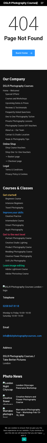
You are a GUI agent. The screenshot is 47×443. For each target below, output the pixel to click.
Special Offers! (12, 94)
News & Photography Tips (17, 139)
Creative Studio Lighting (16, 243)
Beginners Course (13, 199)
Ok (24, 439)
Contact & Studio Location (17, 135)
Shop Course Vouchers (15, 148)
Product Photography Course (18, 247)
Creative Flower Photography (18, 256)
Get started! (9, 195)
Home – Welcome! (11, 91)
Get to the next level (14, 235)
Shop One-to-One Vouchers (18, 152)
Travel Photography (14, 208)
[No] (44, 434)
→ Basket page (12, 157)
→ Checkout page (13, 161)
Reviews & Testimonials (16, 108)
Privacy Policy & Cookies (16, 174)
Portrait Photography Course (18, 238)
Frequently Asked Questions (18, 112)
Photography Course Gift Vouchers (21, 126)
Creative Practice (13, 216)
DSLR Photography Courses (20, 3)
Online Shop (9, 144)
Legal (6, 166)
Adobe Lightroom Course (16, 269)
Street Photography (14, 225)
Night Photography (14, 230)
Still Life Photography (15, 261)
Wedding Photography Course (18, 252)
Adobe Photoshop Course (17, 274)
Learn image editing (14, 266)
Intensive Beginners (14, 203)
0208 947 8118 (11, 306)
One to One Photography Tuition (19, 117)
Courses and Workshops (16, 99)
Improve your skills (13, 213)
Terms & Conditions (14, 170)
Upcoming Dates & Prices (17, 103)
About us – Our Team (14, 130)
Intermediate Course (14, 221)
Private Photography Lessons (18, 121)
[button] (42, 3)
